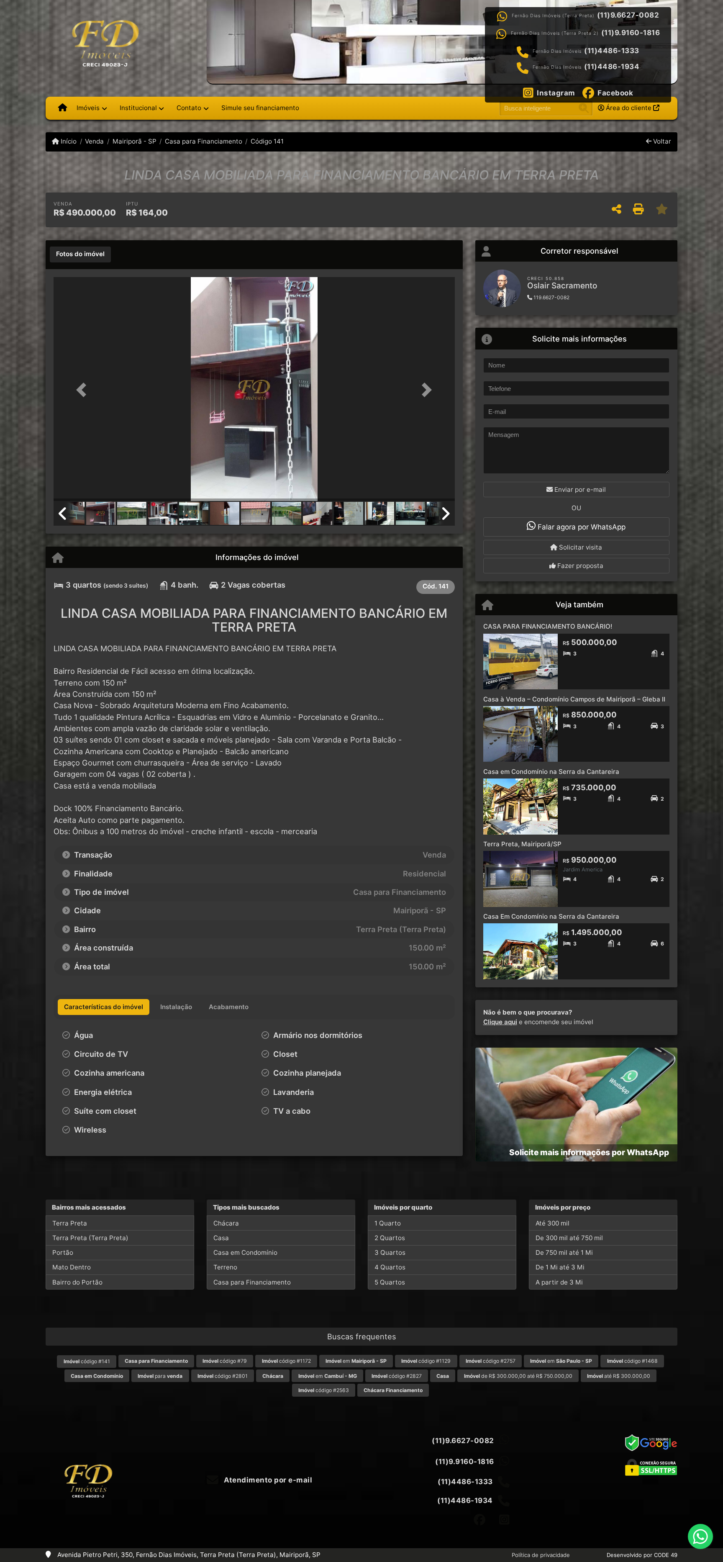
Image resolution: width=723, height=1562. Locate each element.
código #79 (225, 1361)
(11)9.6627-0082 (628, 15)
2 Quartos (389, 1238)
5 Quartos (389, 1282)
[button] (84, 390)
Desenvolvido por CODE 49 (642, 1555)
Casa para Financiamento (203, 141)
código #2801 (222, 1376)
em (356, 1361)
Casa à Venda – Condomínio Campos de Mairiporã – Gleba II (574, 699)
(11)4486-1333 (611, 50)
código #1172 (286, 1361)
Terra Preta (69, 1223)
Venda (94, 141)
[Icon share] (479, 1519)
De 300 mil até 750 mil (569, 1238)
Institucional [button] (138, 108)
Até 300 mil (552, 1223)
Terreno (225, 1267)
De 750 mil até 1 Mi (564, 1252)
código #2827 (397, 1376)
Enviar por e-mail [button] (579, 489)
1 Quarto (387, 1223)
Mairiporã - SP (134, 141)
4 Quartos (389, 1267)
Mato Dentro (71, 1267)
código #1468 (632, 1361)
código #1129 (426, 1361)
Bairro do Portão (77, 1282)
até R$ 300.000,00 (618, 1376)
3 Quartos (389, 1252)
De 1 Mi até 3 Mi (560, 1267)
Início (68, 141)
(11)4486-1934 (612, 66)
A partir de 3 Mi (559, 1282)
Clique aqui (500, 1022)
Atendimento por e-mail (267, 1480)
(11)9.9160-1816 (630, 32)
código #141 (87, 1361)
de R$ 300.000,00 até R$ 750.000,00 (518, 1376)
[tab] (80, 254)
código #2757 (490, 1361)
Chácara (226, 1223)
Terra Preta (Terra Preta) (90, 1238)
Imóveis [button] (88, 108)
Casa (221, 1238)
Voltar (661, 141)
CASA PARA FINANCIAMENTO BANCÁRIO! (547, 626)
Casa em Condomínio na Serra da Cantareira (551, 772)
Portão (62, 1252)
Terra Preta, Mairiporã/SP (522, 844)
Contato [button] (189, 108)
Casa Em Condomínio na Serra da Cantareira (551, 916)
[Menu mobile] (62, 108)
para (160, 1376)
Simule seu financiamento (260, 108)
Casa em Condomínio (245, 1252)
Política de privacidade (541, 1555)
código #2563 (323, 1390)
